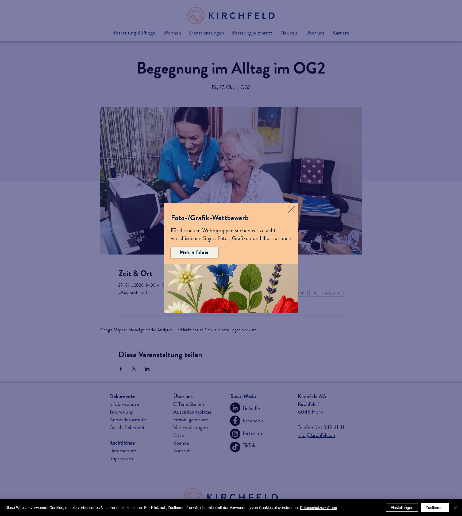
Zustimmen (435, 507)
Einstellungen (402, 507)
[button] (292, 209)
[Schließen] (455, 507)
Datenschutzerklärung (318, 507)
